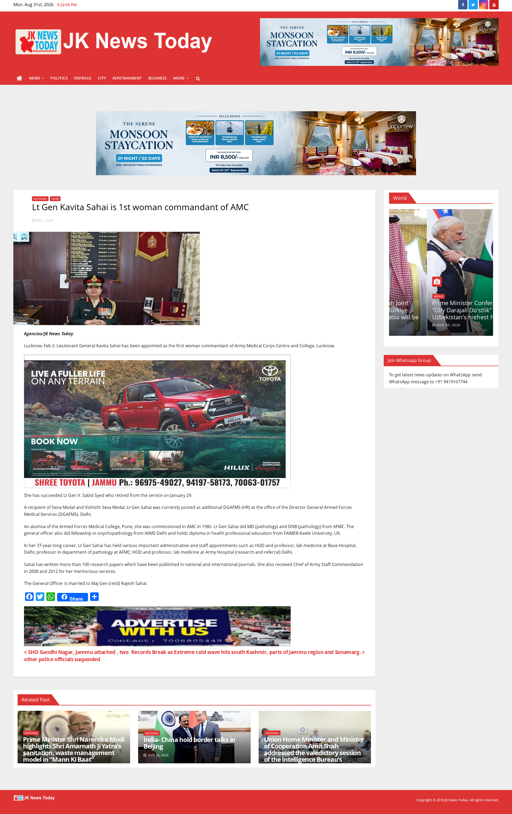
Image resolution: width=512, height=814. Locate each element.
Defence (82, 78)
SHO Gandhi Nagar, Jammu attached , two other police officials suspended (76, 655)
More (179, 78)
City (102, 78)
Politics (59, 78)
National (40, 199)
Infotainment (127, 78)
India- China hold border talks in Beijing (189, 743)
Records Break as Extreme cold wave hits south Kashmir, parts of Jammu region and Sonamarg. (246, 652)
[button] (198, 78)
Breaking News (406, 296)
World (426, 296)
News (34, 78)
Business (157, 78)
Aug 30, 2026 (410, 325)
